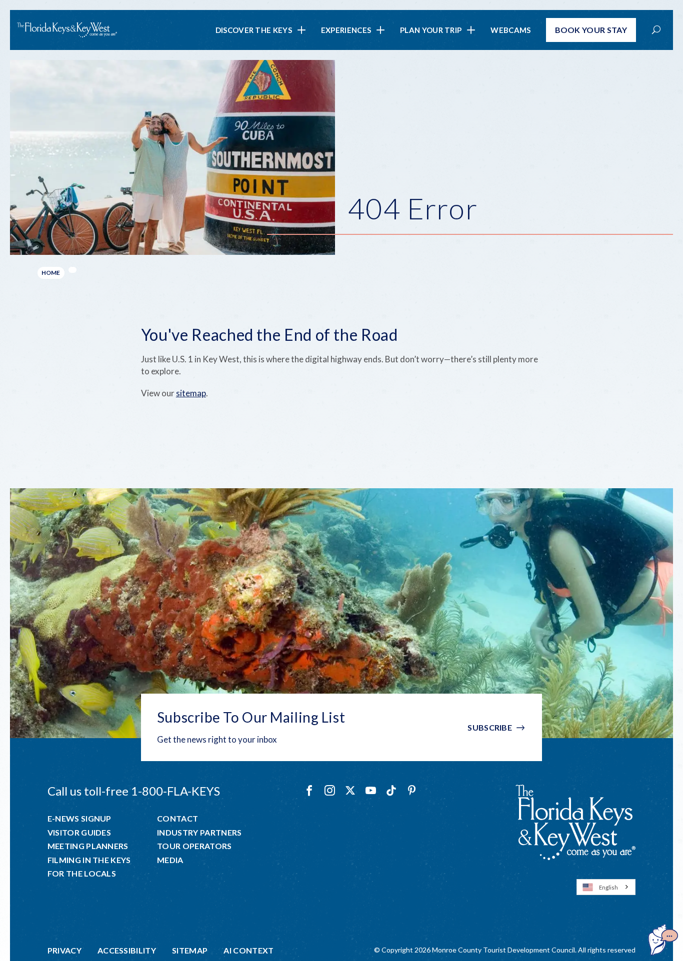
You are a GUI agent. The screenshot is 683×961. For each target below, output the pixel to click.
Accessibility (127, 950)
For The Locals (82, 873)
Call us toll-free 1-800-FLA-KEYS (134, 791)
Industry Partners (199, 832)
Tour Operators (194, 846)
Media (170, 860)
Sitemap (190, 950)
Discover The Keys (254, 29)
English (608, 887)
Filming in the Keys (89, 860)
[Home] (67, 29)
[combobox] (606, 887)
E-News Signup (80, 818)
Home (51, 272)
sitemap (191, 393)
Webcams (510, 29)
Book (591, 29)
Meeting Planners (88, 846)
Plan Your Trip (431, 29)
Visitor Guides (79, 832)
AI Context (249, 950)
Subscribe (490, 727)
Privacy (65, 950)
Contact (177, 818)
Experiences (346, 29)
